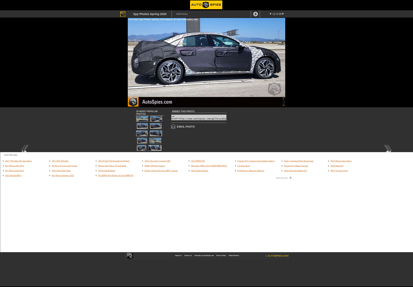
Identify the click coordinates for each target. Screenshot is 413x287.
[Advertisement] (253, 129)
